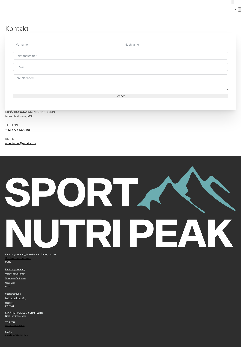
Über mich (10, 283)
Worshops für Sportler (15, 278)
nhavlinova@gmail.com (20, 143)
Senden (120, 96)
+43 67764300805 (18, 129)
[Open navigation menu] (232, 2)
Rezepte (9, 302)
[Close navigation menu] (239, 9)
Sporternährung (13, 293)
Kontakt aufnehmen (18, 258)
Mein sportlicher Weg (15, 298)
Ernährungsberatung (15, 269)
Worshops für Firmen (15, 273)
